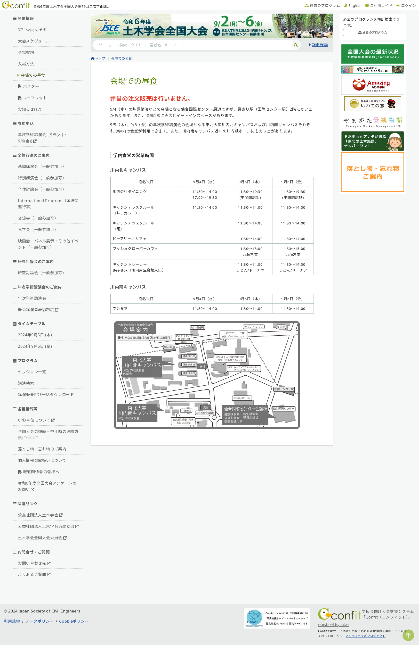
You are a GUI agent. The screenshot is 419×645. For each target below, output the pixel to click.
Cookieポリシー (74, 621)
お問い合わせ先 (32, 563)
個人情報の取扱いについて (42, 460)
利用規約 (12, 621)
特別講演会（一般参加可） (42, 178)
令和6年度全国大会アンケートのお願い (47, 486)
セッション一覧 (32, 371)
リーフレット (35, 97)
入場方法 (26, 63)
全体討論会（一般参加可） (42, 189)
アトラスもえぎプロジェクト (365, 636)
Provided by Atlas (333, 624)
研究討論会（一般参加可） (42, 272)
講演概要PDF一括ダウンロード (46, 394)
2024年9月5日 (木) (35, 335)
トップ (100, 58)
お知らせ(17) (29, 109)
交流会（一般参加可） (38, 218)
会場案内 (26, 52)
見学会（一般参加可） (38, 229)
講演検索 (26, 383)
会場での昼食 (33, 75)
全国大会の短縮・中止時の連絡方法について (48, 434)
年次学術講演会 (32, 298)
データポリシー (39, 621)
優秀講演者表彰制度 (36, 309)
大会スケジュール (34, 41)
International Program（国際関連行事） (48, 204)
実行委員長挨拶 (32, 29)
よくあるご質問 (32, 574)
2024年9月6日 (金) (35, 346)
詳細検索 (320, 44)
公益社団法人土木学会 (38, 515)
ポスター (31, 86)
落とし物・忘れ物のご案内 (42, 449)
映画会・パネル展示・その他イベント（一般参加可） (48, 244)
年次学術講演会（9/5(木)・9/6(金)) (42, 138)
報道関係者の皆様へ (41, 471)
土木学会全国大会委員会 (40, 537)
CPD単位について (34, 420)
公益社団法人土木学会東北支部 (46, 526)
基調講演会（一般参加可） (42, 166)
